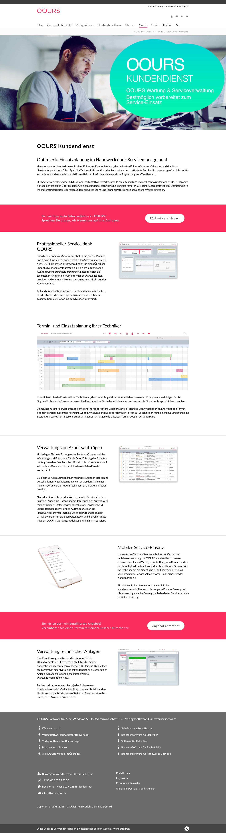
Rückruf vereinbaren (165, 218)
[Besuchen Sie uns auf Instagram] (176, 16)
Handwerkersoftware (110, 25)
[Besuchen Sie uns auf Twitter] (181, 16)
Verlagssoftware (85, 25)
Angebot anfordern (166, 626)
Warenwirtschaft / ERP (59, 25)
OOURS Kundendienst (177, 31)
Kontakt (167, 25)
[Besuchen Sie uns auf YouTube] (171, 16)
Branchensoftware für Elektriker (139, 734)
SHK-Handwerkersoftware (136, 728)
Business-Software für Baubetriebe (141, 747)
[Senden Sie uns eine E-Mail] (186, 16)
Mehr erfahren (121, 828)
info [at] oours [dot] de (54, 793)
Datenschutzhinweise (128, 783)
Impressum (122, 778)
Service (155, 25)
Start (40, 25)
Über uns (130, 25)
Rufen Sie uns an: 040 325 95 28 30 (168, 6)
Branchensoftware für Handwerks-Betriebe (146, 753)
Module (143, 25)
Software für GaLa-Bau (134, 741)
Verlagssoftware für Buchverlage (60, 741)
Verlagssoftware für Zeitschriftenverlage (65, 734)
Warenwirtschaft (51, 728)
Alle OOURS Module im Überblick (61, 753)
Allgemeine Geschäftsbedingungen (135, 788)
